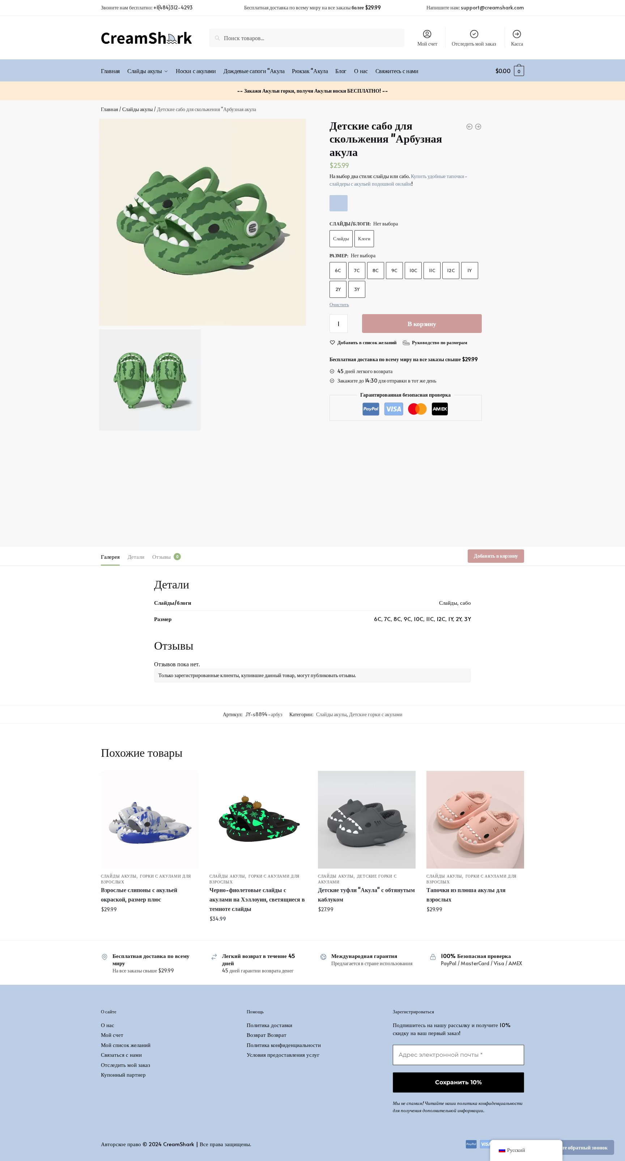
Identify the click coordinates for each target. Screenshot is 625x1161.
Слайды (341, 238)
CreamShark (178, 1144)
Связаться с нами (121, 1054)
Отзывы (161, 556)
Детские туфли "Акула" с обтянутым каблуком (366, 894)
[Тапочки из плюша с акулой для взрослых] (475, 820)
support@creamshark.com (492, 7)
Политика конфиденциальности (284, 1044)
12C (451, 270)
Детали (136, 556)
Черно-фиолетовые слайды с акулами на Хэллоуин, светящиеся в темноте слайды (257, 899)
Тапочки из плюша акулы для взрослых (466, 894)
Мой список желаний (125, 1044)
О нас (107, 1025)
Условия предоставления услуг (283, 1054)
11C (432, 270)
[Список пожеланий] (187, 781)
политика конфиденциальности (490, 1103)
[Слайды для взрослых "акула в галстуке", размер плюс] (150, 820)
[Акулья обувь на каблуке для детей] (367, 820)
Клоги (364, 238)
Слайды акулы (137, 109)
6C (338, 270)
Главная (109, 109)
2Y (338, 289)
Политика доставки (269, 1025)
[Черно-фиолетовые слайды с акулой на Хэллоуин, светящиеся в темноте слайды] (258, 820)
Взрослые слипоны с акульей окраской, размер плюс (139, 894)
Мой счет (427, 43)
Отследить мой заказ (474, 43)
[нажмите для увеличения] (202, 222)
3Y (357, 289)
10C (413, 270)
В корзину (422, 323)
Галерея (110, 556)
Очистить (339, 304)
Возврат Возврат (266, 1034)
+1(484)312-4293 (173, 7)
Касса (517, 43)
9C (394, 270)
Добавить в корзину (496, 555)
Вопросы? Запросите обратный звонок (564, 1147)
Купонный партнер (123, 1074)
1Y (469, 270)
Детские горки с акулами (376, 714)
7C (357, 270)
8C (375, 270)
